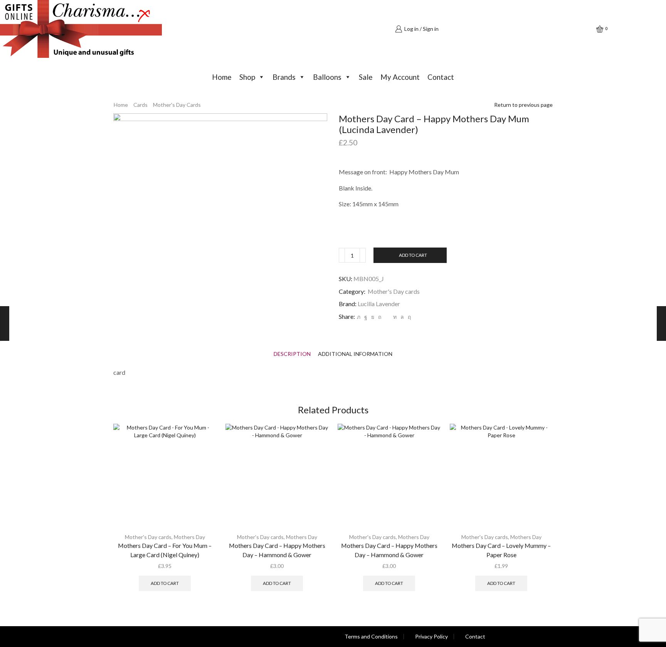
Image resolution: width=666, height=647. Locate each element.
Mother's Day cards (177, 104)
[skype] (408, 316)
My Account (400, 76)
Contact (440, 76)
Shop (247, 76)
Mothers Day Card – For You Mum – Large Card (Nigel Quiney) (165, 550)
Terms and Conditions (371, 636)
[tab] (292, 353)
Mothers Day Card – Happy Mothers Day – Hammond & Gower (277, 550)
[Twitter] (358, 316)
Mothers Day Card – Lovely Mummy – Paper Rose (501, 550)
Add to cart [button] (165, 583)
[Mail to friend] (387, 316)
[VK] (372, 316)
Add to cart (413, 255)
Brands (284, 76)
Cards (140, 104)
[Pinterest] (379, 316)
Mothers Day (189, 537)
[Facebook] (365, 316)
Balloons (327, 76)
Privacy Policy (431, 636)
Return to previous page (523, 104)
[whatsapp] (402, 316)
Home (222, 76)
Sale (366, 76)
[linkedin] (395, 316)
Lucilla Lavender (379, 303)
